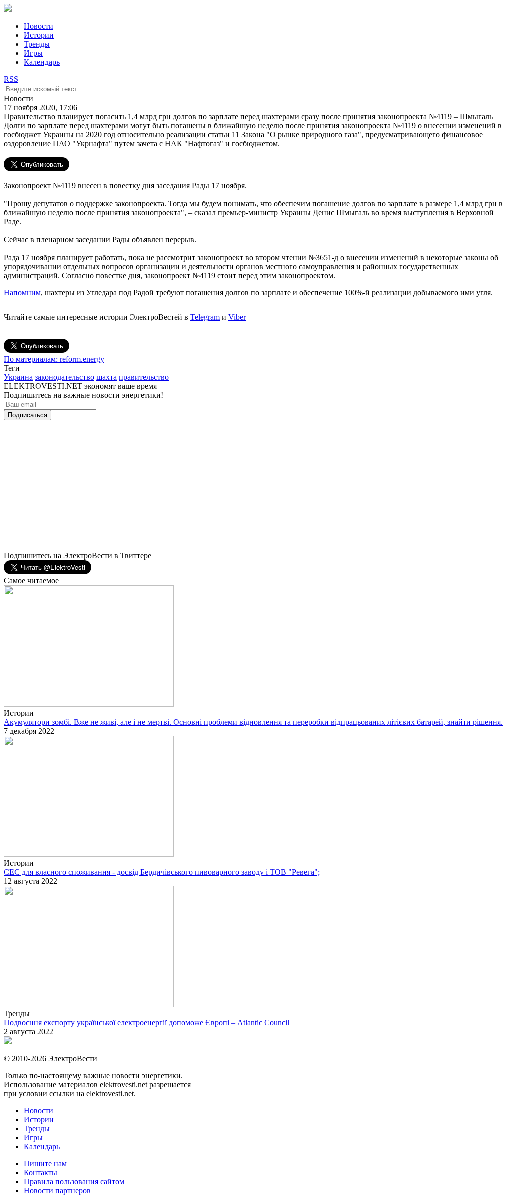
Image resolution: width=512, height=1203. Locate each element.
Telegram (205, 317)
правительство (144, 377)
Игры (33, 53)
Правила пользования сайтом (74, 1181)
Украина (18, 377)
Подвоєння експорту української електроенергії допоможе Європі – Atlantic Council (147, 1022)
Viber (237, 317)
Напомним (22, 292)
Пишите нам (45, 1163)
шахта (106, 377)
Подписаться (28, 415)
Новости (39, 26)
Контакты (41, 1172)
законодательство (64, 377)
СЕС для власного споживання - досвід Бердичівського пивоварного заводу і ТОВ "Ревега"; (162, 872)
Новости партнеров (57, 1190)
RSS (11, 79)
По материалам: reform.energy (54, 359)
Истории (39, 35)
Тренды (37, 44)
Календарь (42, 62)
